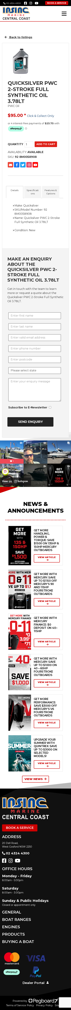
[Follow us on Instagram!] (11, 861)
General (11, 912)
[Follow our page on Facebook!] (25, 3)
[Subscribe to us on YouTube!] (18, 861)
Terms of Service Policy (20, 1005)
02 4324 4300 (13, 3)
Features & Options (51, 192)
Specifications (33, 192)
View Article (47, 557)
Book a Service (20, 828)
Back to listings (20, 37)
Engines (11, 927)
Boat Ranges (16, 919)
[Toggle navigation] (64, 13)
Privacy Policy (44, 1005)
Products (13, 934)
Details (14, 190)
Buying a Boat (18, 941)
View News (33, 779)
